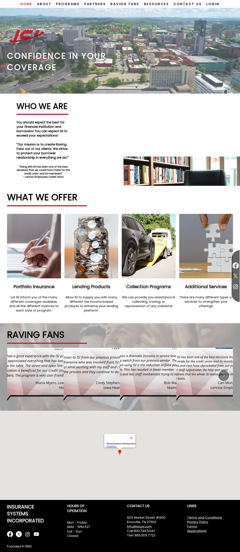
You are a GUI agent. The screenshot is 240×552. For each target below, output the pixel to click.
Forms (192, 526)
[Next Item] (223, 375)
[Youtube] (36, 534)
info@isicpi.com (139, 526)
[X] (19, 534)
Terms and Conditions (204, 517)
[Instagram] (28, 534)
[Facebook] (10, 534)
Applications (197, 531)
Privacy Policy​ (197, 522)
